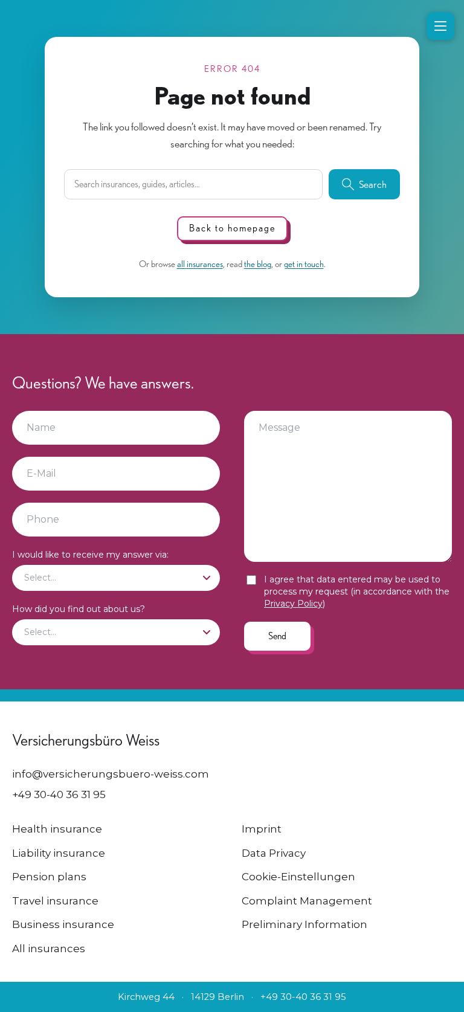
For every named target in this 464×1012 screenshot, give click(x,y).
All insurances (48, 949)
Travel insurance (55, 901)
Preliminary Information (304, 924)
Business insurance (63, 924)
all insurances (200, 264)
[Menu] (440, 26)
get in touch (304, 264)
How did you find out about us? (78, 609)
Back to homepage (232, 228)
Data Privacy (274, 853)
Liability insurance (58, 853)
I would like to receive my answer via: (90, 554)
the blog (257, 264)
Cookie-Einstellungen (298, 877)
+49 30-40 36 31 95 (59, 794)
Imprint (262, 829)
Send (277, 636)
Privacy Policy (293, 603)
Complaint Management (307, 901)
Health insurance (57, 829)
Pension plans (49, 877)
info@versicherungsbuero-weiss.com (110, 774)
